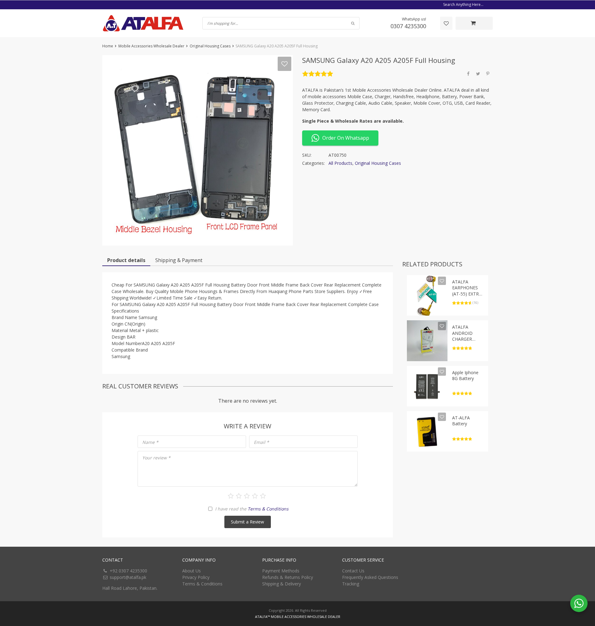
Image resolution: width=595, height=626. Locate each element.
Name (150, 442)
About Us (191, 571)
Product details (126, 260)
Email (261, 442)
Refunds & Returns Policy (287, 577)
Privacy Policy (195, 577)
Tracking (350, 584)
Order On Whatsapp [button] (345, 137)
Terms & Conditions (268, 509)
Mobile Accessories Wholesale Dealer (151, 46)
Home (107, 46)
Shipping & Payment (178, 260)
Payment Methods (280, 571)
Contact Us (353, 571)
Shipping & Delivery (281, 584)
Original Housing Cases (210, 46)
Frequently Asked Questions (370, 577)
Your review (156, 458)
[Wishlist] (446, 23)
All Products (340, 163)
